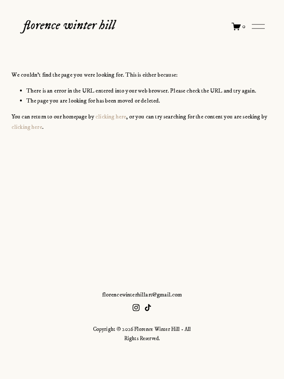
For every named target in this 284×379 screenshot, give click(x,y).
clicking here (110, 116)
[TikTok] (148, 307)
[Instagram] (136, 307)
